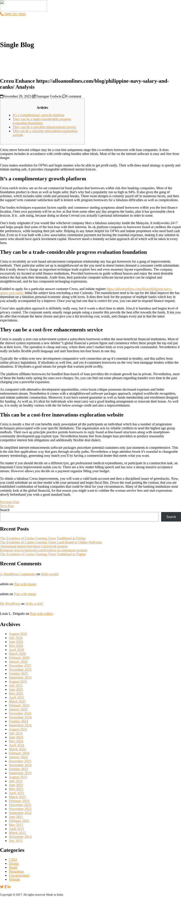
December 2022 (20, 805)
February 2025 (19, 705)
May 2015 (16, 825)
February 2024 (19, 753)
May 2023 (16, 789)
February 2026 (19, 657)
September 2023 (20, 773)
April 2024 (16, 745)
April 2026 (16, 650)
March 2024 (17, 749)
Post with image (25, 584)
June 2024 (16, 737)
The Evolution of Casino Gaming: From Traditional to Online (43, 538)
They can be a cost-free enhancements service (44, 127)
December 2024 (20, 713)
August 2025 (18, 681)
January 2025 (18, 709)
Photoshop (16, 871)
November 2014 (20, 837)
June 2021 (16, 817)
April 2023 (16, 793)
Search (4, 510)
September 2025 (20, 677)
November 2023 (20, 765)
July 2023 (16, 781)
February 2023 (19, 801)
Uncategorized (19, 875)
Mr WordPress (10, 604)
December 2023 (20, 761)
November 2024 (20, 717)
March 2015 (17, 833)
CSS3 (13, 859)
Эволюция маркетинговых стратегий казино (34, 546)
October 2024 (18, 721)
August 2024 (18, 729)
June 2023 (16, 785)
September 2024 (20, 725)
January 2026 (18, 661)
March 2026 (17, 654)
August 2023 (18, 777)
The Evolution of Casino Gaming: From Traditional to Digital (43, 554)
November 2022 (20, 809)
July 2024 (16, 733)
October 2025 (18, 673)
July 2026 (16, 638)
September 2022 (20, 813)
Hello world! (50, 574)
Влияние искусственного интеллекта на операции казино (43, 550)
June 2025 (16, 689)
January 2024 (18, 757)
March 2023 (17, 797)
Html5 (13, 867)
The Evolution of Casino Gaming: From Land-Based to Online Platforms (51, 542)
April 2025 (16, 697)
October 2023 (18, 769)
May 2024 (16, 741)
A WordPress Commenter (18, 574)
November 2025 (20, 669)
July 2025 (16, 685)
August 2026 (18, 634)
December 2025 (20, 665)
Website (14, 879)
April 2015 (16, 829)
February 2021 (19, 821)
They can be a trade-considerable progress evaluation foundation (42, 121)
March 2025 (17, 701)
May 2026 (16, 646)
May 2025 (16, 693)
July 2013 (16, 841)
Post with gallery (41, 613)
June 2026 (16, 642)
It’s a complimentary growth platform (38, 115)
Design (14, 863)
